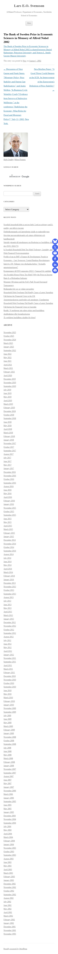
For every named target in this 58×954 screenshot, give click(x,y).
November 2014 (10, 544)
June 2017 (7, 461)
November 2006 (10, 791)
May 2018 (7, 425)
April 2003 (8, 869)
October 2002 (9, 891)
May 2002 (7, 909)
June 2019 (7, 393)
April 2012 (8, 651)
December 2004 (10, 816)
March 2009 (8, 726)
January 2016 (9, 504)
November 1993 (10, 934)
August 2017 (9, 454)
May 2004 (7, 830)
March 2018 (8, 433)
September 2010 (10, 687)
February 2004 (9, 841)
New (24, 61)
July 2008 (7, 748)
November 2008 (10, 737)
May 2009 (7, 723)
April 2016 (8, 497)
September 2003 (10, 855)
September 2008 (10, 744)
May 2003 (7, 866)
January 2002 (9, 923)
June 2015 (7, 519)
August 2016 (9, 486)
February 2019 (9, 408)
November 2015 (10, 508)
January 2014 (9, 579)
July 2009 (7, 715)
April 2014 (8, 569)
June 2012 (7, 644)
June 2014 (7, 561)
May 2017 (7, 465)
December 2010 (10, 676)
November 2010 (10, 680)
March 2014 (8, 572)
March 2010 (8, 697)
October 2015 (9, 511)
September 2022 (10, 350)
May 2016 (7, 493)
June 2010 (7, 690)
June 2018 (7, 422)
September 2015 (10, 515)
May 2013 (7, 608)
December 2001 (10, 927)
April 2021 (8, 365)
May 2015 (7, 522)
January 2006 (9, 798)
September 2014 (10, 551)
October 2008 (9, 741)
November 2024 (10, 340)
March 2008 (8, 758)
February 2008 (9, 762)
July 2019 (7, 390)
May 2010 (7, 694)
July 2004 (7, 826)
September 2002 (10, 894)
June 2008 (7, 751)
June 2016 (7, 490)
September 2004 (10, 823)
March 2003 (8, 873)
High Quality (9, 159)
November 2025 (10, 332)
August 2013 (9, 597)
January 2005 (9, 812)
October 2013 (9, 590)
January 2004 (9, 844)
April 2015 (8, 526)
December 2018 (10, 411)
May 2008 (7, 755)
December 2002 (10, 884)
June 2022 (7, 354)
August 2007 (9, 776)
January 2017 (9, 468)
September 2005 (10, 801)
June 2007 (7, 780)
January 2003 (9, 880)
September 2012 (10, 633)
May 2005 (7, 809)
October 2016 (9, 479)
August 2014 (9, 554)
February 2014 (9, 576)
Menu (29, 23)
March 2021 (8, 368)
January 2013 (9, 619)
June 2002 (7, 905)
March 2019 (8, 404)
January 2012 (9, 655)
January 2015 (9, 536)
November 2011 (10, 658)
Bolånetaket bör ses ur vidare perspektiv (19, 289)
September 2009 (10, 712)
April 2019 (8, 400)
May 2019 (7, 397)
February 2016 (9, 501)
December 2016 (10, 472)
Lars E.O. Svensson (29, 6)
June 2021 (7, 361)
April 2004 (8, 834)
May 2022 (7, 357)
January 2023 (9, 347)
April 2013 (8, 612)
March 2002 (8, 916)
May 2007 (7, 783)
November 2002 (10, 887)
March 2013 (8, 615)
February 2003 (9, 876)
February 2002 (9, 920)
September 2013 (10, 594)
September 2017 (10, 451)
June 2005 (7, 805)
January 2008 (9, 766)
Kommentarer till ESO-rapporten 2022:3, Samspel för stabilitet (27, 271)
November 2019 (10, 382)
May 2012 (7, 647)
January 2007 (9, 787)
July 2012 (7, 640)
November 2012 (10, 626)
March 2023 (8, 343)
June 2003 (7, 862)
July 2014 (7, 558)
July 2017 (7, 458)
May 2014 (7, 565)
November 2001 (10, 930)
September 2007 (10, 773)
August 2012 (9, 637)
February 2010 (9, 701)
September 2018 (10, 418)
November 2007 (10, 769)
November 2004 (10, 819)
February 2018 (9, 436)
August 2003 (9, 859)
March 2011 (8, 669)
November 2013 (10, 587)
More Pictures (20, 159)
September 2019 (10, 386)
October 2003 (9, 851)
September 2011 (10, 662)
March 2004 (8, 837)
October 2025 (9, 336)
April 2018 (8, 429)
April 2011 (8, 665)
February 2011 (9, 672)
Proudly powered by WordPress (15, 949)
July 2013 (7, 601)
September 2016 (10, 483)
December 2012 (10, 622)
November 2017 (10, 443)
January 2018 (9, 440)
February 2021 (9, 372)
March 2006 (8, 794)
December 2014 (10, 540)
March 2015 (8, 529)
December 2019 (10, 379)
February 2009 (9, 730)
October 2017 (9, 447)
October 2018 (9, 415)
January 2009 (9, 733)
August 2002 (9, 898)
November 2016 (10, 476)
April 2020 (8, 375)
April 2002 (8, 912)
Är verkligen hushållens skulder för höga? (20, 317)
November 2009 (10, 708)
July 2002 (7, 902)
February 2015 (9, 533)
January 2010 (9, 705)
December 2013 (10, 583)
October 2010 (9, 683)
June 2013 (7, 605)
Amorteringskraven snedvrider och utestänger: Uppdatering (26, 300)
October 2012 (9, 630)
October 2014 (9, 547)
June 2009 (7, 719)
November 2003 (10, 848)
